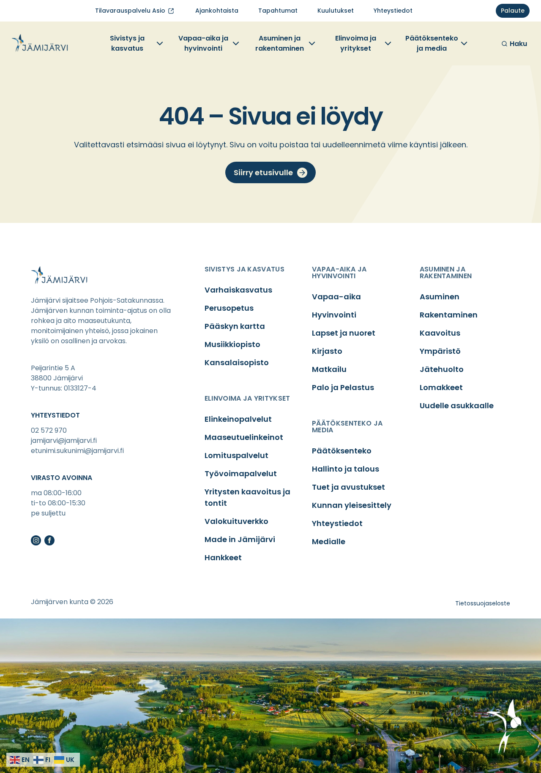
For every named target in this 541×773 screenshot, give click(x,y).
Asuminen (439, 296)
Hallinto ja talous (345, 469)
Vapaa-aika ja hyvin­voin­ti (203, 43)
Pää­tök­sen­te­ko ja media (431, 43)
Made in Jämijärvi (240, 539)
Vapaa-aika (336, 296)
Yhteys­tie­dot (393, 10)
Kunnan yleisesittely (351, 505)
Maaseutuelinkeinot (244, 437)
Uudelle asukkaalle (457, 405)
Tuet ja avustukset (348, 487)
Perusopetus (229, 308)
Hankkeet (223, 557)
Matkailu (329, 369)
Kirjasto (327, 351)
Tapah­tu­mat (278, 10)
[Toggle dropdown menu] (159, 43)
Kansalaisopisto (237, 362)
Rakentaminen (449, 314)
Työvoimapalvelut (241, 473)
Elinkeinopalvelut (238, 419)
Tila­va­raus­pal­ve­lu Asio (130, 10)
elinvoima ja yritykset (247, 398)
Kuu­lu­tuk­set (335, 10)
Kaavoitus (440, 333)
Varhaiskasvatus (238, 290)
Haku (518, 44)
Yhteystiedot (337, 523)
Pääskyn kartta (235, 326)
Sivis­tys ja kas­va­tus (127, 43)
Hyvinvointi (334, 314)
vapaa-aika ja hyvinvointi (339, 272)
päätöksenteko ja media (347, 426)
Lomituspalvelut (236, 455)
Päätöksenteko (342, 450)
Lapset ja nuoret (343, 333)
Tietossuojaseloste (482, 603)
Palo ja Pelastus (343, 387)
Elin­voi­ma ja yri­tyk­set (355, 43)
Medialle (328, 541)
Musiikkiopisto (232, 344)
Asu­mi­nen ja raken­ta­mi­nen (279, 43)
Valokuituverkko (236, 521)
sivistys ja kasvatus (244, 269)
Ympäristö (440, 351)
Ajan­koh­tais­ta (216, 10)
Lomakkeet (441, 387)
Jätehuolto (442, 369)
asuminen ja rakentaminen (446, 272)
